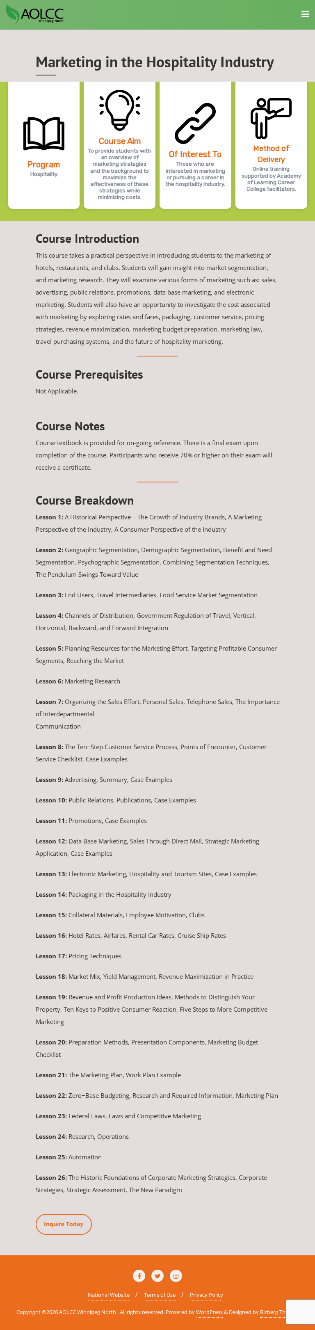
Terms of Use (160, 1294)
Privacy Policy (206, 1294)
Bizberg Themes (279, 1312)
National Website (109, 1294)
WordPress (209, 1312)
